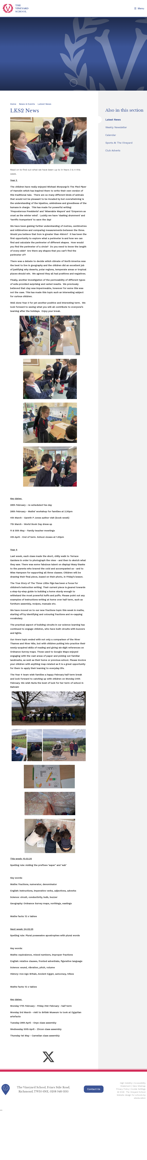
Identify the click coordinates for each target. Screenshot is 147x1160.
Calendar (110, 135)
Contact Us (93, 1089)
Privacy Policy (122, 1089)
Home (13, 104)
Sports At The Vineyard (119, 142)
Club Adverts (112, 150)
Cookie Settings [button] (138, 1089)
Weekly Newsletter (116, 127)
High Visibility (126, 1083)
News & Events (27, 104)
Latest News (44, 104)
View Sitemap (139, 1086)
